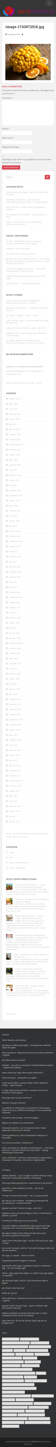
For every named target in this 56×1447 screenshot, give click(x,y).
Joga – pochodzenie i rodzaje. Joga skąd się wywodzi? (31, 955)
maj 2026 (13, 409)
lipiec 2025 (13, 460)
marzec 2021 (14, 623)
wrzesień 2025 (15, 449)
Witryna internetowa (10, 147)
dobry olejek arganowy (39, 1343)
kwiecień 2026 (15, 414)
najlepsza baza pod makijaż (35, 1381)
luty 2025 (13, 485)
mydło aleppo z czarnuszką (13, 1381)
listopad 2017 (14, 775)
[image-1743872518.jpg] (28, 62)
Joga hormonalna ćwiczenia (37, 1350)
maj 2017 (13, 801)
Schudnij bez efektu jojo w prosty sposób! (19, 1220)
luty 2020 (13, 684)
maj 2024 (13, 516)
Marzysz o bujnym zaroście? (14, 1103)
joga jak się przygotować (12, 1358)
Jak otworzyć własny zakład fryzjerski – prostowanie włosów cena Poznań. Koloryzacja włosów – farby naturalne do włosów (28, 261)
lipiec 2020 (13, 658)
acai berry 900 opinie (10, 1339)
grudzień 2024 (15, 490)
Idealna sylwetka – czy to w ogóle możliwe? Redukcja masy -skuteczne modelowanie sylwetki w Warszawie (27, 1176)
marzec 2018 (14, 755)
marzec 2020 (14, 679)
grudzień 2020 (15, 638)
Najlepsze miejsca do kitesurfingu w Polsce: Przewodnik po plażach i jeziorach (27, 1214)
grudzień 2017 (15, 770)
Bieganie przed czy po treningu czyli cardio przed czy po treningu (26, 334)
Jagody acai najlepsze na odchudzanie (18, 1123)
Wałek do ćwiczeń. (10, 1293)
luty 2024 (13, 526)
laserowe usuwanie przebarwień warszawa (18, 1373)
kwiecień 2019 (15, 704)
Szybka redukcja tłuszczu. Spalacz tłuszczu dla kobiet (25, 277)
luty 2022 (13, 587)
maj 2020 (13, 668)
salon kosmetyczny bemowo (13, 1411)
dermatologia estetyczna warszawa (16, 1343)
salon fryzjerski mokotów (38, 1407)
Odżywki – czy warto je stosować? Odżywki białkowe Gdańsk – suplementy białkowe (27, 1066)
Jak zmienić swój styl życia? (13, 1288)
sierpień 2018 (14, 730)
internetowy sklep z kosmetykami (15, 1347)
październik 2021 (16, 597)
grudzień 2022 (15, 567)
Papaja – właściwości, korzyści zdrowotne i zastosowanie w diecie (24, 223)
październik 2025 (16, 444)
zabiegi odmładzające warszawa (38, 1422)
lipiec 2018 (13, 735)
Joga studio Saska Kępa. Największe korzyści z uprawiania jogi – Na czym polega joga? (26, 1266)
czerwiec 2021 (15, 607)
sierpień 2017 (14, 791)
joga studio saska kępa (11, 1365)
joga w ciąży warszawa (30, 1365)
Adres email (7, 138)
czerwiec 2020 (15, 663)
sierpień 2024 (14, 500)
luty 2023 (13, 561)
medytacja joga (30, 1377)
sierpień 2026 (14, 398)
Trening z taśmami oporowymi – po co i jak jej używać (25, 1195)
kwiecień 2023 (15, 556)
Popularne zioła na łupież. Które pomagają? (20, 1117)
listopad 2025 (14, 439)
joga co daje (7, 1350)
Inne (11, 857)
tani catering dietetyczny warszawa (31, 1415)
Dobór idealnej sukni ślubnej (14, 1040)
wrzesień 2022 (15, 572)
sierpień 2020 (14, 653)
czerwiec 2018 (15, 740)
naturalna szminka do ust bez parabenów (18, 1384)
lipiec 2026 (13, 404)
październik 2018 (16, 719)
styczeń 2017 (14, 821)
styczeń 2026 (14, 429)
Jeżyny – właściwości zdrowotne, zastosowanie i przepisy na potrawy (30, 970)
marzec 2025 (14, 480)
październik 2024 (16, 495)
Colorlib (34, 1441)
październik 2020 (16, 643)
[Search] (47, 177)
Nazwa (5, 128)
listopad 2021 (14, 592)
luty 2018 (13, 760)
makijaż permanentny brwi (12, 1377)
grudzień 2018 (15, 709)
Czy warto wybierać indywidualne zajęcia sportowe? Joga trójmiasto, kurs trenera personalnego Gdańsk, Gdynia (26, 1226)
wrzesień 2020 (15, 648)
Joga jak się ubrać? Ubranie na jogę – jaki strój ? (26, 328)
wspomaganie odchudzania (13, 1422)
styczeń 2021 (14, 633)
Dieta (11, 852)
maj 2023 (13, 551)
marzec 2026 (14, 419)
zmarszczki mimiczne (10, 1426)
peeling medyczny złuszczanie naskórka (17, 1403)
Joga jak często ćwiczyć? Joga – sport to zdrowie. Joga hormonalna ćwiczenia (25, 1306)
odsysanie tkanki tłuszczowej (13, 1392)
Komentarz (7, 98)
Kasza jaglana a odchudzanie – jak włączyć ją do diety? (26, 215)
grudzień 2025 (15, 434)
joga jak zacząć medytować (13, 1362)
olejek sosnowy (8, 1400)
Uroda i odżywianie (17, 867)
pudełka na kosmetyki (42, 1403)
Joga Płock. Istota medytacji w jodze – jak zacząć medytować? (22, 1189)
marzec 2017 (14, 811)
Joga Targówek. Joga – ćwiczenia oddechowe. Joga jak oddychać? (27, 321)
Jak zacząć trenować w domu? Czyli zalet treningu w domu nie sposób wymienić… (28, 1249)
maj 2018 (13, 745)
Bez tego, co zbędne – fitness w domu (22, 315)
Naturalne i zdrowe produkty (18, 248)
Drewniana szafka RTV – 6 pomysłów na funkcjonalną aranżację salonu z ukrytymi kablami (27, 200)
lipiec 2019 (13, 694)
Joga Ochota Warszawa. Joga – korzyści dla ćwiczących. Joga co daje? (27, 1241)
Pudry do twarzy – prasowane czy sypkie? (23, 283)
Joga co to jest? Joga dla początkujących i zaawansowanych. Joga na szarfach (23, 301)
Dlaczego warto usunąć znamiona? (21, 253)
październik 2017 (16, 780)
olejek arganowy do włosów (42, 1396)
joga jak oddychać (42, 1354)
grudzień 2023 (15, 536)
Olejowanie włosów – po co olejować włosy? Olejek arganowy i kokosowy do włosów (24, 1129)
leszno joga (41, 1373)
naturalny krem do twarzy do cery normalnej (19, 1388)
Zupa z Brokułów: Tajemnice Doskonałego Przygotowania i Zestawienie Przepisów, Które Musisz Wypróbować (27, 1158)
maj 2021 (13, 612)
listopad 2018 (14, 714)
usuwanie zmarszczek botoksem (15, 1418)
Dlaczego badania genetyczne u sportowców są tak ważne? (27, 1183)
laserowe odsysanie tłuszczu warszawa (17, 1369)
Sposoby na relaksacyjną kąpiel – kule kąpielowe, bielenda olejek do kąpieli (26, 1046)
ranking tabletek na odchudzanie (15, 1407)
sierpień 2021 (14, 602)
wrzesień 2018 (15, 724)
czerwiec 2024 (15, 510)
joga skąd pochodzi (32, 1362)
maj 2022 (13, 582)
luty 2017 (13, 816)
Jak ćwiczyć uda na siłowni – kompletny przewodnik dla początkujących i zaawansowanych (25, 1201)
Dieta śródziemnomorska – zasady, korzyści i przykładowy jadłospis (30, 885)
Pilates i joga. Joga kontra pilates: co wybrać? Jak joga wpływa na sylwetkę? (28, 1274)
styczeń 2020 (14, 689)
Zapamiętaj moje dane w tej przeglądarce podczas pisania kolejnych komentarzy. (26, 161)
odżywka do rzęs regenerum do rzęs (16, 1396)
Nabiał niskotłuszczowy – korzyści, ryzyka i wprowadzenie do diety (29, 917)
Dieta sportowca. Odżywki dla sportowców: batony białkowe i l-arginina (28, 1053)
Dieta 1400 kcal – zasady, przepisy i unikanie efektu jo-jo (30, 987)
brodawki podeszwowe (29, 1339)
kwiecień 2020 (15, 673)
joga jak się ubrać (29, 1358)
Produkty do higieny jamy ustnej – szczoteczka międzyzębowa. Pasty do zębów (25, 269)
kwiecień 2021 (15, 617)
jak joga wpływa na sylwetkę (40, 1347)
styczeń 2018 (14, 765)
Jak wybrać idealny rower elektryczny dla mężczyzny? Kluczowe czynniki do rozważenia (25, 341)
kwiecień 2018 (15, 750)
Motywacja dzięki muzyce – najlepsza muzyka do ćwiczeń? (26, 309)
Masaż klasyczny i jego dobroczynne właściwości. (23, 1072)
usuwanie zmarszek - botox (39, 1418)
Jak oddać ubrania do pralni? (14, 1060)
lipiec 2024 (13, 505)
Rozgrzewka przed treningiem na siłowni (19, 1260)
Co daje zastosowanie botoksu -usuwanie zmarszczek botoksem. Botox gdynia (23, 242)
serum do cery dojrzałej (35, 1411)
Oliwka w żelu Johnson (25, 1400)
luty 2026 (13, 424)
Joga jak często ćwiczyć (24, 1354)
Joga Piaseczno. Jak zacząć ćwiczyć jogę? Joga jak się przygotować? (24, 1321)
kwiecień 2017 (15, 806)
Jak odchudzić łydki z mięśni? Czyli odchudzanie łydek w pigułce (25, 1281)
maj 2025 (13, 470)
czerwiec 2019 (15, 699)
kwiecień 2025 (15, 475)
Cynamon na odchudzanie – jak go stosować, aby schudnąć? (27, 193)
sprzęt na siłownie (9, 1415)
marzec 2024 (14, 521)
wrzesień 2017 (15, 786)
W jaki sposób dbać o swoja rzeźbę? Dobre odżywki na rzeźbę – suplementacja (25, 1084)
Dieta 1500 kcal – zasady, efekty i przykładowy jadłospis (25, 208)
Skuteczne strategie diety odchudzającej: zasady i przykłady (32, 900)
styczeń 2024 (14, 531)
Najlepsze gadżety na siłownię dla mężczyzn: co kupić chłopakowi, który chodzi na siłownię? (24, 1314)
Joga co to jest (19, 1350)
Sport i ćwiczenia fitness (19, 862)
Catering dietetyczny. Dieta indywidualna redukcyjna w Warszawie (24, 1136)
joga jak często (8, 1354)
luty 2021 (13, 628)
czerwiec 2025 (15, 465)
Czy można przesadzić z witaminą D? (17, 1143)
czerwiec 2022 (15, 577)
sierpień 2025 (14, 454)
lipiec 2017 (13, 796)
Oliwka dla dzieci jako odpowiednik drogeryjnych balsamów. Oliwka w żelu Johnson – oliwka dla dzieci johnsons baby (27, 937)
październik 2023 (16, 541)
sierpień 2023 (14, 546)
